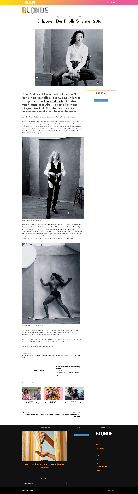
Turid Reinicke (70, 26)
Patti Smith (50, 225)
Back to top (110, 490)
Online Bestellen (100, 448)
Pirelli (58, 355)
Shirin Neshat (40, 229)
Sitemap (98, 470)
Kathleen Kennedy (73, 227)
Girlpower (36, 355)
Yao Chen (51, 227)
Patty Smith (51, 355)
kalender (44, 355)
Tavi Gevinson (65, 229)
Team (97, 455)
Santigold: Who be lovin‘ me (53, 403)
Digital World (60, 17)
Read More (58, 375)
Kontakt (98, 459)
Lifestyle (69, 17)
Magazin (98, 444)
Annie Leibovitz (53, 101)
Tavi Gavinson (65, 355)
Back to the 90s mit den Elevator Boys (44, 464)
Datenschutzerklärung (101, 466)
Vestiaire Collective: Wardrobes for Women (67, 414)
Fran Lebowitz (65, 225)
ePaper (98, 452)
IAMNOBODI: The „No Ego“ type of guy (39, 413)
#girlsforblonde (44, 461)
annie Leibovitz (27, 355)
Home (65, 17)
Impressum (99, 463)
